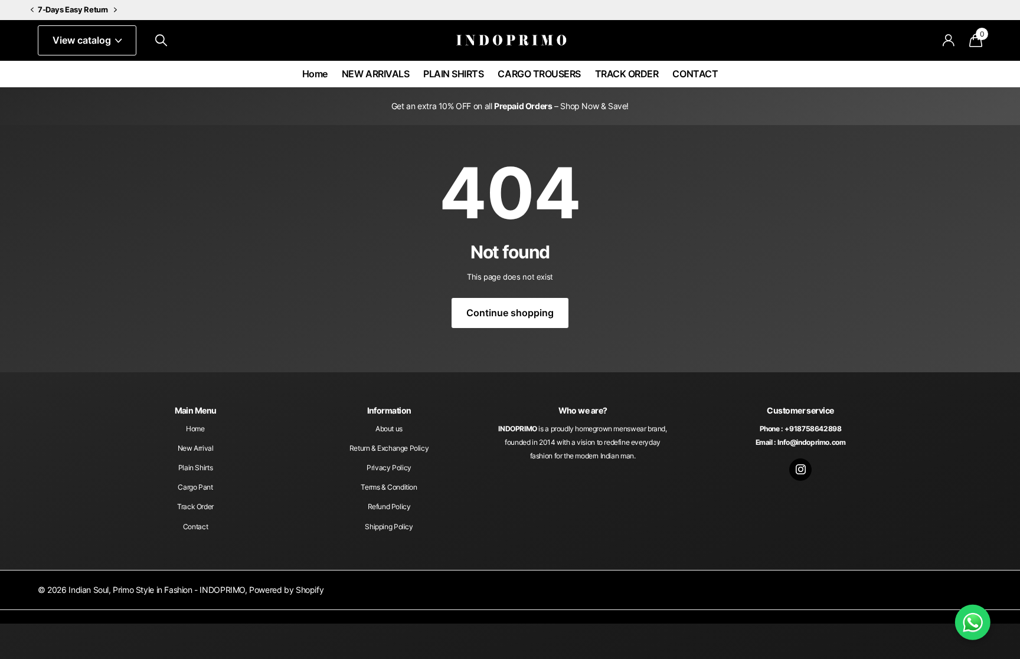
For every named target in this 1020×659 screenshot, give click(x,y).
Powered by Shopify (286, 590)
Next (115, 10)
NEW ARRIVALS (375, 74)
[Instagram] (800, 469)
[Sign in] (949, 40)
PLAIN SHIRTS (453, 74)
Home (315, 74)
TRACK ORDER (627, 74)
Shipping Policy (389, 526)
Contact (195, 526)
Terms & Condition (389, 487)
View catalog (83, 40)
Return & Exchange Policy (389, 448)
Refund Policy (389, 506)
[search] (161, 40)
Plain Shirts (195, 467)
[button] (32, 10)
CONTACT (695, 74)
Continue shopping (510, 313)
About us (389, 428)
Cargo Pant (195, 487)
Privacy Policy (389, 467)
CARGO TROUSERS (539, 74)
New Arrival (196, 448)
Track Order (195, 506)
